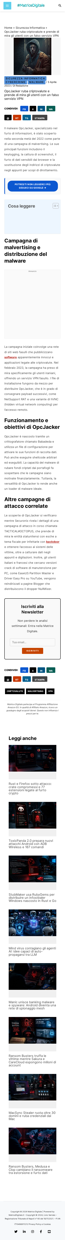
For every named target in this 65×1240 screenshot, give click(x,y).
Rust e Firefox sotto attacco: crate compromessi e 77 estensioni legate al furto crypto (30, 788)
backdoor (52, 541)
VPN (50, 691)
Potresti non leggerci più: (33, 186)
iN (41, 109)
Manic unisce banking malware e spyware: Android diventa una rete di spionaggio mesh (32, 1005)
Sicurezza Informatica (30, 27)
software (10, 357)
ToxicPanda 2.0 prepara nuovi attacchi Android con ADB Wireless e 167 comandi (31, 844)
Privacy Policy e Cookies (40, 1224)
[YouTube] (49, 1232)
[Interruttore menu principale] (7, 6)
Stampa (40, 118)
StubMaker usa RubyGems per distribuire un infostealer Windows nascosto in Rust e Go (32, 898)
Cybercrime (16, 82)
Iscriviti (32, 651)
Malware (36, 82)
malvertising (35, 691)
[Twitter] (16, 1232)
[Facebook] (40, 1232)
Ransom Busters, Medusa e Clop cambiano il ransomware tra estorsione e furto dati (31, 1169)
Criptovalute (15, 691)
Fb (24, 109)
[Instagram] (32, 1232)
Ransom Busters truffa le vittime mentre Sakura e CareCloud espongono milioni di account (32, 1060)
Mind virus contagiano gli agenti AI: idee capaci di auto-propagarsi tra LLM (32, 951)
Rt (17, 118)
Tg (26, 118)
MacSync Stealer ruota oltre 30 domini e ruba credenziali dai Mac (32, 1116)
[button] (60, 5)
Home (8, 27)
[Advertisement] (32, 306)
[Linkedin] (24, 1232)
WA (51, 109)
